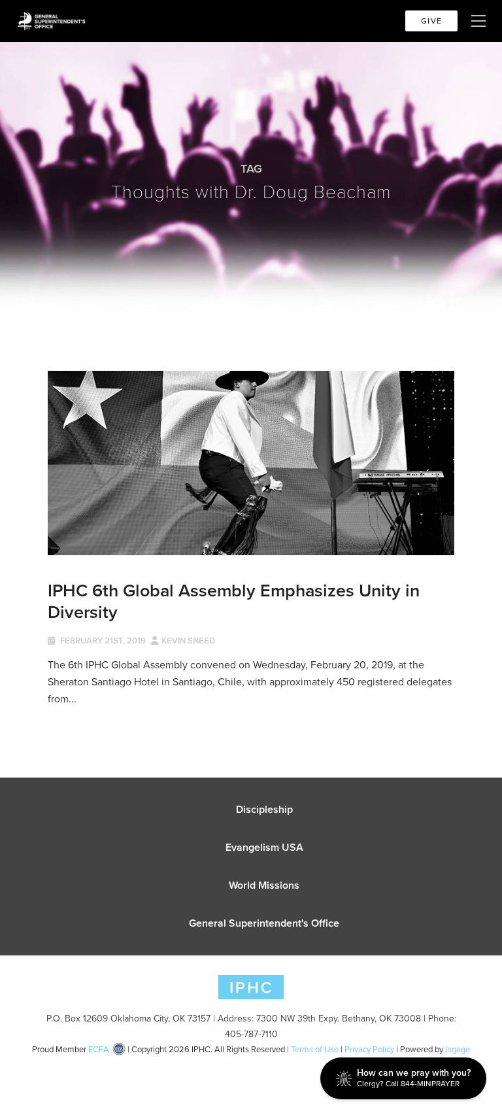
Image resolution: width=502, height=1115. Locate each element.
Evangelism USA (264, 847)
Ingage (457, 1049)
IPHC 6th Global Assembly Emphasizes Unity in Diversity (234, 600)
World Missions (264, 885)
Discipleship (264, 809)
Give (431, 21)
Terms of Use (315, 1049)
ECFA (98, 1049)
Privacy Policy (369, 1049)
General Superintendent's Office (264, 923)
